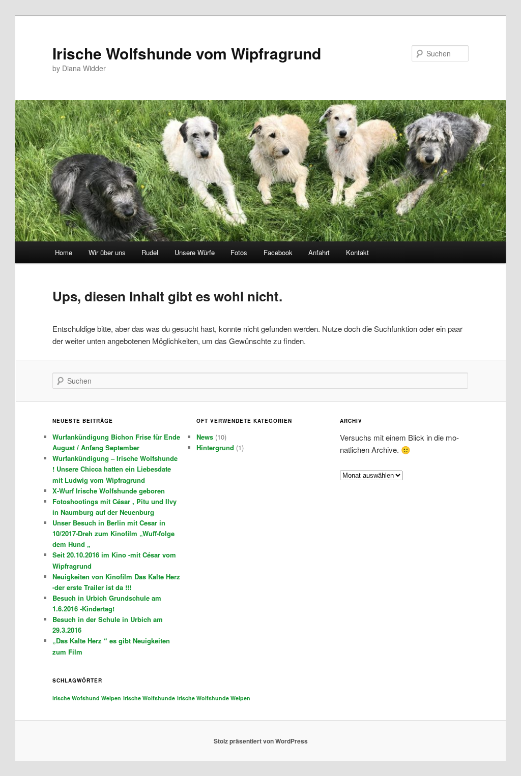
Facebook (278, 252)
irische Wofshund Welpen (86, 698)
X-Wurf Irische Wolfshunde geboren (108, 490)
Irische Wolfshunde (149, 698)
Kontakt (357, 252)
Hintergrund (215, 447)
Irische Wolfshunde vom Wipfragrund (186, 53)
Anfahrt (319, 252)
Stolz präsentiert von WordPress (261, 741)
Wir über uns (107, 252)
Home (63, 252)
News (204, 437)
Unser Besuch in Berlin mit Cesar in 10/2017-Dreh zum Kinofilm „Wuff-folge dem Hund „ (113, 533)
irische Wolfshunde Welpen (213, 698)
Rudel (149, 252)
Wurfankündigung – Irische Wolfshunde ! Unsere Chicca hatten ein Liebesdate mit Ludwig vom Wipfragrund (115, 468)
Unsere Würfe (195, 252)
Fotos (238, 252)
